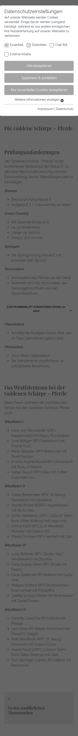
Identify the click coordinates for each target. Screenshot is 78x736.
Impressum (46, 109)
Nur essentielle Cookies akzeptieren (39, 90)
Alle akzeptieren (39, 66)
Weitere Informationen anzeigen (37, 99)
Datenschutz (65, 109)
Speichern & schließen (39, 78)
